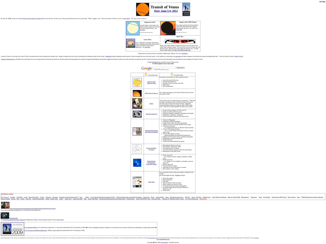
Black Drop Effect (34, 197)
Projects (13, 198)
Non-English (266, 197)
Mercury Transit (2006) (234, 197)
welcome (257, 237)
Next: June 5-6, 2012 (166, 10)
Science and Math (77, 198)
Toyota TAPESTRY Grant (143, 198)
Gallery (87, 197)
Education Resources (151, 114)
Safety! (151, 103)
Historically (109, 56)
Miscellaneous (245, 197)
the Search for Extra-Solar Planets (116, 198)
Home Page (146, 197)
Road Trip (28, 198)
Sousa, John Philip (93, 198)
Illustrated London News (176, 197)
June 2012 (126, 18)
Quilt (17, 198)
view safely (180, 48)
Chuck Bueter (164, 242)
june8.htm (185, 53)
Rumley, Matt (54, 198)
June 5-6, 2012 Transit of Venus (151, 82)
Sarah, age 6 (68, 198)
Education (55, 197)
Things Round (130, 198)
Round (47, 198)
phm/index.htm (14, 218)
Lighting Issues (206, 197)
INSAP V (187, 197)
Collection (48, 197)
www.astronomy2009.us (31, 227)
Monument (254, 197)
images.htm (179, 29)
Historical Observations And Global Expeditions (151, 131)
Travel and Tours (155, 198)
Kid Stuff (198, 197)
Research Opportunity (38, 198)
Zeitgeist (154, 62)
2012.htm (142, 30)
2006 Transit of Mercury (151, 93)
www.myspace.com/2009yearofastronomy (35, 230)
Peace (298, 197)
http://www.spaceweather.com (182, 50)
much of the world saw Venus (32, 18)
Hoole (152, 197)
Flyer (81, 197)
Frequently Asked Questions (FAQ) (68, 197)
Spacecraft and (103, 198)
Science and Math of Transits (151, 148)
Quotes (22, 198)
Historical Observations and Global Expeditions (129, 197)
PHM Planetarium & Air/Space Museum (312, 197)
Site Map (322, 1)
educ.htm (147, 47)
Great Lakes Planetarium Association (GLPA (102, 197)
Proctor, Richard (5, 198)
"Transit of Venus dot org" (8, 59)
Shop (85, 198)
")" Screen (173, 198)
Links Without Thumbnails (219, 197)
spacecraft (178, 56)
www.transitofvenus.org (152, 237)
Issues (167, 197)
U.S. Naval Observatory (191, 198)
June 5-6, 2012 (239, 56)
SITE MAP (151, 182)
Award (25, 197)
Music (260, 197)
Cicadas (42, 197)
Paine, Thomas (292, 197)
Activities (12, 197)
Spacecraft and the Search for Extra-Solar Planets (151, 162)
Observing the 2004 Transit (279, 197)
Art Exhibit (19, 197)
